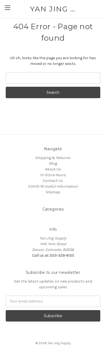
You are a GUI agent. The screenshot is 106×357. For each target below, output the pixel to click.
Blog (53, 163)
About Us (53, 169)
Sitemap (53, 192)
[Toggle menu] (7, 7)
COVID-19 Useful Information (53, 186)
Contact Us (53, 180)
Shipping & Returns (53, 157)
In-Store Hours (53, 175)
